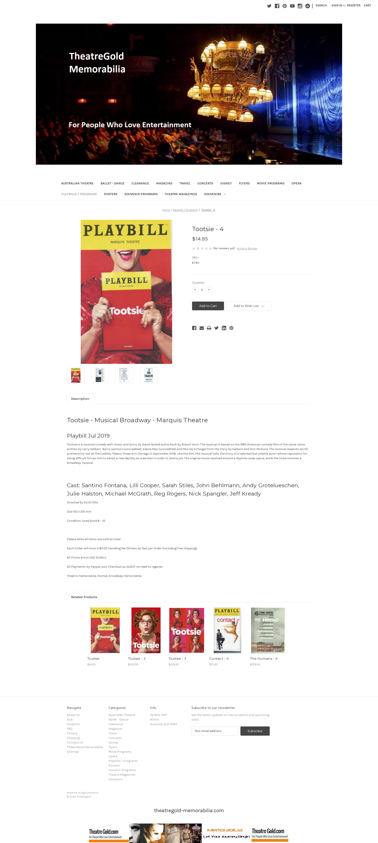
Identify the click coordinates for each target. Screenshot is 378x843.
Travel (185, 183)
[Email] (202, 328)
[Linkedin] (224, 328)
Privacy (72, 733)
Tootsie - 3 (177, 658)
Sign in (337, 5)
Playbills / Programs (79, 194)
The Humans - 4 (264, 658)
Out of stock (187, 634)
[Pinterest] (284, 6)
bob (70, 719)
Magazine (164, 183)
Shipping (73, 738)
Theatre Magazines (181, 194)
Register (353, 5)
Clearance (140, 183)
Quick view (105, 626)
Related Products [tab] (84, 597)
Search (321, 5)
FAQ (69, 729)
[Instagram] (300, 6)
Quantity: (198, 282)
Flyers (244, 183)
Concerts (205, 183)
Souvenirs (212, 194)
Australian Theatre (77, 183)
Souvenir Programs (141, 194)
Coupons (73, 724)
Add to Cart (105, 634)
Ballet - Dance (112, 183)
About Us (73, 715)
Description (80, 399)
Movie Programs (271, 183)
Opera (297, 183)
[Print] (209, 328)
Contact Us (75, 742)
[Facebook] (277, 6)
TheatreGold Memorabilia (85, 747)
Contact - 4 (219, 658)
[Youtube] (292, 6)
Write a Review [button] (247, 248)
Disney (226, 183)
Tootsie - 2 (136, 658)
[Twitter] (269, 6)
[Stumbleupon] (307, 6)
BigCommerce (89, 792)
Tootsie (93, 658)
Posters (110, 194)
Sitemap (73, 752)
